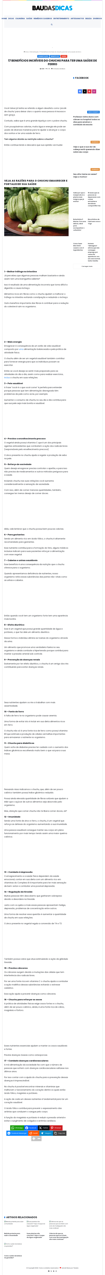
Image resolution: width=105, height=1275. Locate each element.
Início (27, 52)
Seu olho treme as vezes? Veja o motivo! (85, 175)
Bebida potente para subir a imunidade (12, 1234)
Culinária (20, 18)
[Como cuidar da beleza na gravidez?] (14, 1248)
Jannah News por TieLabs (69, 1268)
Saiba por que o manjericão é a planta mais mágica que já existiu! (79, 197)
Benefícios (55, 56)
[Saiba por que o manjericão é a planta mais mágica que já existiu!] (79, 187)
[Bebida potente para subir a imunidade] (14, 1226)
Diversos (97, 18)
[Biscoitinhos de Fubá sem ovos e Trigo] (94, 213)
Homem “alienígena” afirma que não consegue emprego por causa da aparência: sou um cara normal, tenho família (94, 252)
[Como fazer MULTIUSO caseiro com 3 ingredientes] (79, 238)
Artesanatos (77, 18)
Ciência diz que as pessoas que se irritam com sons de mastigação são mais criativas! (58, 1236)
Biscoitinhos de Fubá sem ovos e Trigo (94, 221)
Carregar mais (87, 266)
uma (21, 349)
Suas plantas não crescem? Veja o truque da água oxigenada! (36, 1235)
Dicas (11, 18)
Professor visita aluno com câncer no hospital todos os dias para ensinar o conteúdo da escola (86, 120)
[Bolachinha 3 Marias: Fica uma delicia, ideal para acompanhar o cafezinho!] (79, 213)
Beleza (88, 18)
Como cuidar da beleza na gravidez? (13, 1257)
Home (4, 18)
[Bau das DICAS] (52, 7)
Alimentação (34, 52)
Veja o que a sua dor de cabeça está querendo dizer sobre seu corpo (86, 149)
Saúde (29, 18)
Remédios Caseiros (43, 18)
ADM (42, 69)
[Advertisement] (36, 91)
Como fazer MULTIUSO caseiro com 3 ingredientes (78, 247)
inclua (7, 377)
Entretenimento (61, 18)
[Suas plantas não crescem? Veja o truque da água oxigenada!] (36, 1226)
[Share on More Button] (33, 1138)
